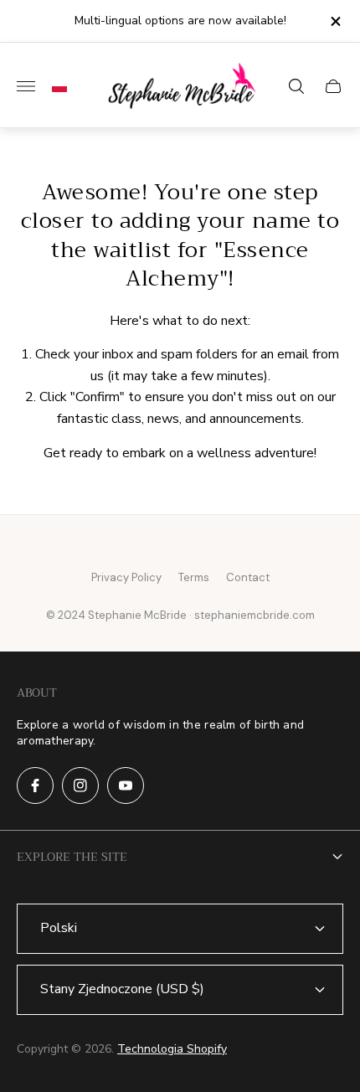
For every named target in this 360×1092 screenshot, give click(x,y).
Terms (193, 577)
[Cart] (333, 86)
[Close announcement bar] (334, 21)
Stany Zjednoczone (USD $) (122, 989)
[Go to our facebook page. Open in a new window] (35, 785)
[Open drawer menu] (26, 86)
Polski (58, 928)
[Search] (296, 86)
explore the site (72, 857)
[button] (55, 86)
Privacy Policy (126, 577)
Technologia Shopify (172, 1049)
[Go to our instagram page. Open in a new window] (80, 785)
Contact (248, 577)
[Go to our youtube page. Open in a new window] (125, 785)
